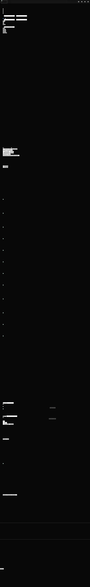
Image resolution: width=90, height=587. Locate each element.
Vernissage (56, 478)
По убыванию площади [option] (8, 162)
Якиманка (5, 475)
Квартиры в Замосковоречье (8, 457)
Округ (4, 29)
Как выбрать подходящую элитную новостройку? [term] (13, 516)
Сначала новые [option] (7, 156)
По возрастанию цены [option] (8, 159)
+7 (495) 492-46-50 (5, 571)
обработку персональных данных (16, 405)
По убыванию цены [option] (7, 160)
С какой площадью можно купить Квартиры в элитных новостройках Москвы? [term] (19, 502)
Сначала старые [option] (7, 157)
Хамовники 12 (55, 481)
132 (3, 436)
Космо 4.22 (46, 478)
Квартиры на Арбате (7, 456)
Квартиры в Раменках (7, 455)
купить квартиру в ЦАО (60, 482)
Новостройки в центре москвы (9, 441)
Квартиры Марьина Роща (8, 458)
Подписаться (52, 407)
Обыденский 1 (49, 481)
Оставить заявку (52, 418)
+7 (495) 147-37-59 (4, 572)
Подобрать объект (6, 154)
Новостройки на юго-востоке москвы (10, 444)
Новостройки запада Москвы (8, 442)
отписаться (6, 568)
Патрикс (59, 474)
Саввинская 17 (41, 481)
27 (45, 481)
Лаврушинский (61, 476)
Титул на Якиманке (67, 476)
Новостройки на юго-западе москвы (10, 447)
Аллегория (60, 481)
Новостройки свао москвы (8, 446)
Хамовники (5, 479)
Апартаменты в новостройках (8, 462)
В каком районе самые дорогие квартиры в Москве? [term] (14, 504)
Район (4, 30)
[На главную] (4, 1)
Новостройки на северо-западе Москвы (10, 450)
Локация (5, 32)
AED (4, 24)
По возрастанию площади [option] (9, 161)
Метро (4, 31)
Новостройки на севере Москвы (9, 445)
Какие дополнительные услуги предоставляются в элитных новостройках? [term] (18, 508)
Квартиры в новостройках (8, 461)
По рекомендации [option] (7, 163)
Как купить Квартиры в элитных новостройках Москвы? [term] (14, 497)
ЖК (3, 28)
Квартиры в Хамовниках (7, 452)
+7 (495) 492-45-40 (4, 570)
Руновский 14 (50, 478)
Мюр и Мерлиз (64, 474)
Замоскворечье (6, 477)
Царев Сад (55, 476)
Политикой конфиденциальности (42, 405)
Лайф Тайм (70, 474)
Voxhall (41, 478)
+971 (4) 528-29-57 (4, 573)
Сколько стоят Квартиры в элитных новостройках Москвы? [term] (15, 499)
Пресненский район (6, 472)
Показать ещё (6, 439)
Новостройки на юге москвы (8, 449)
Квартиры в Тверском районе (8, 453)
